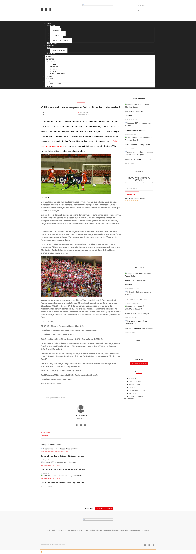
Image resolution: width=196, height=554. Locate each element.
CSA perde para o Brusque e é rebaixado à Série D (63, 469)
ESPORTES (56, 398)
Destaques (52, 43)
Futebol (53, 64)
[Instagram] (42, 9)
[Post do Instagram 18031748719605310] (128, 351)
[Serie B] (150, 348)
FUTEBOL (62, 398)
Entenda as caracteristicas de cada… (139, 328)
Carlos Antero (59, 51)
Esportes (50, 59)
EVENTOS (51, 46)
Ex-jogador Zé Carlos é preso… (136, 299)
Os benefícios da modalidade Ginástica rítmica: (62, 456)
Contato (51, 53)
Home (49, 23)
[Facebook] (50, 9)
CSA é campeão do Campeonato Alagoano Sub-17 (63, 483)
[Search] (139, 10)
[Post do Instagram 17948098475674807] (135, 351)
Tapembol (53, 69)
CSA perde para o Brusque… (135, 130)
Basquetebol (55, 66)
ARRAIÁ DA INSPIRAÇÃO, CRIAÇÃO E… (138, 314)
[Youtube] (46, 9)
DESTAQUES (49, 398)
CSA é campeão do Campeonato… (138, 145)
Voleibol (53, 71)
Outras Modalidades (61, 41)
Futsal (52, 62)
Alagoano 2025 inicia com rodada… (138, 159)
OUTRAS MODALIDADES (61, 452)
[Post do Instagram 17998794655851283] (143, 351)
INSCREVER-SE (132, 195)
